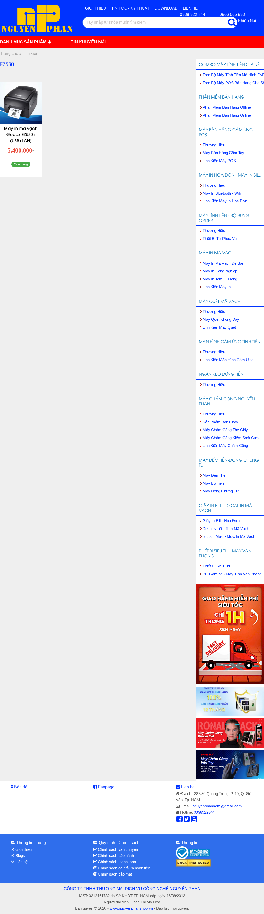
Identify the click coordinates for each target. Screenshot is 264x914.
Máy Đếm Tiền (215, 475)
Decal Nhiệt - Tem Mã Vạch (226, 528)
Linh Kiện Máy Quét (219, 327)
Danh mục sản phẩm (23, 42)
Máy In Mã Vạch (216, 252)
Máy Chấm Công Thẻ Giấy (225, 430)
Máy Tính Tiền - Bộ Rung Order (224, 217)
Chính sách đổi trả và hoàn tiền (123, 868)
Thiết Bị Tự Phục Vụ (220, 238)
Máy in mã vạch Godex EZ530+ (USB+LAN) (21, 134)
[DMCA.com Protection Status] (193, 862)
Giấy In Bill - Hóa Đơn (221, 520)
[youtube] (194, 820)
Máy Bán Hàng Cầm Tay (223, 152)
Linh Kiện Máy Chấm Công (225, 445)
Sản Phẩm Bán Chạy (220, 422)
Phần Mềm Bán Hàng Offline (227, 107)
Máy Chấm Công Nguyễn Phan (227, 401)
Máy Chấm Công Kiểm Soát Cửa (231, 438)
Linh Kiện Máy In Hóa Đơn (225, 201)
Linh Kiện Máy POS (219, 160)
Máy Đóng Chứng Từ (221, 491)
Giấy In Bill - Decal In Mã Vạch (225, 507)
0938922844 (204, 812)
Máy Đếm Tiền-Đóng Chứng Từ (229, 462)
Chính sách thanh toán (116, 862)
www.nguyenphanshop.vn (131, 908)
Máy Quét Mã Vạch (220, 301)
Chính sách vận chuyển (117, 849)
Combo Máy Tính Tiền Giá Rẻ (229, 64)
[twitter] (187, 820)
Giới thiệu (95, 8)
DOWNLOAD (166, 8)
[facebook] (179, 820)
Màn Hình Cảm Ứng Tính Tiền (229, 341)
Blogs (19, 855)
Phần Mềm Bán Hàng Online (227, 115)
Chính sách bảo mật (114, 874)
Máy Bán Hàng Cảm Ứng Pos (226, 131)
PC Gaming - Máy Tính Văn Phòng (232, 574)
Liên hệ (188, 787)
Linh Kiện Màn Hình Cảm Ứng (228, 360)
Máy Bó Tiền (213, 483)
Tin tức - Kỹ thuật (130, 8)
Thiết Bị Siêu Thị (216, 566)
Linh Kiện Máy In (217, 287)
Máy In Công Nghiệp (220, 271)
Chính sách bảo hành (115, 855)
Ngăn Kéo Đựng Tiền (221, 374)
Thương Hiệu (214, 145)
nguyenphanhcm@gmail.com (217, 806)
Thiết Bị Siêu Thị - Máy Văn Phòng (225, 553)
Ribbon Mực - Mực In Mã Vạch (229, 536)
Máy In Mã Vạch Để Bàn (223, 263)
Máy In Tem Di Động (220, 279)
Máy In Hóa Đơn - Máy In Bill (229, 175)
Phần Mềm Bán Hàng (221, 97)
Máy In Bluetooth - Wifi (222, 193)
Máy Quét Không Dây (221, 319)
